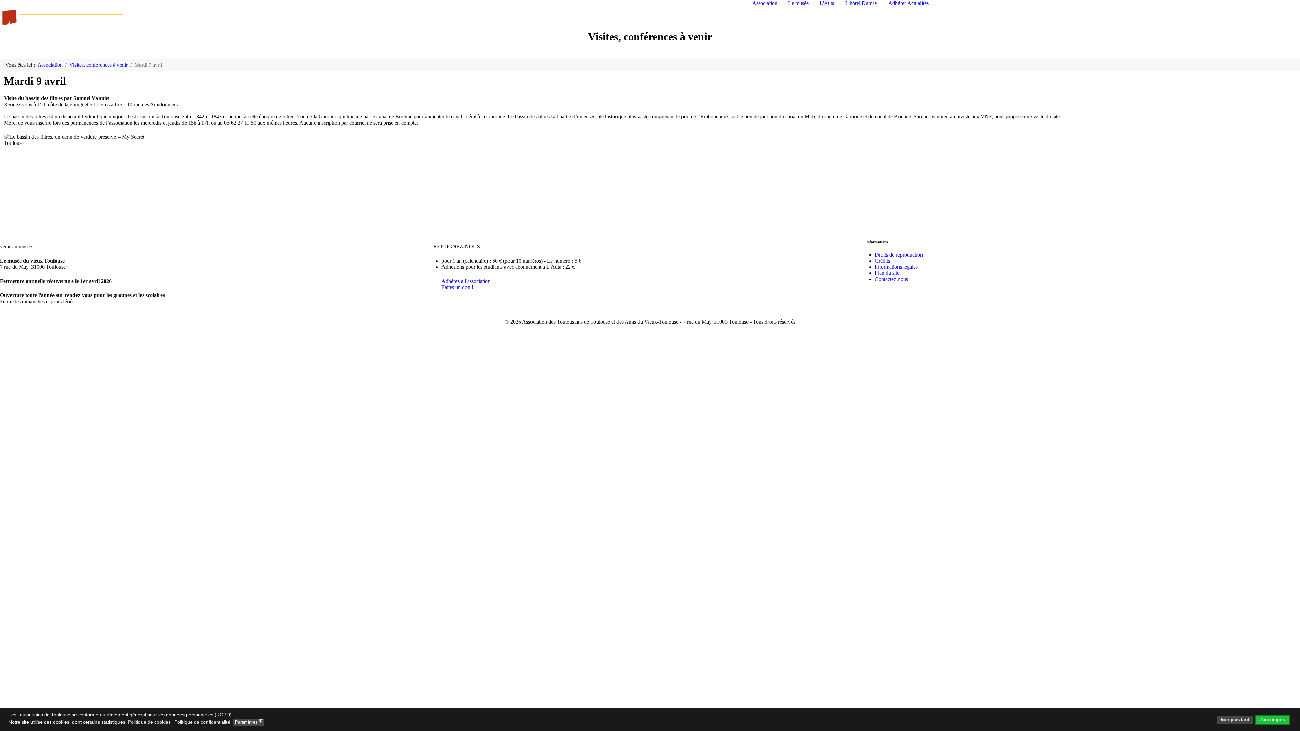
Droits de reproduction (899, 255)
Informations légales (896, 267)
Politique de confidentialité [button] (202, 722)
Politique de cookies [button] (149, 722)
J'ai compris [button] (1272, 719)
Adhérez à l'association (466, 281)
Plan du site (887, 273)
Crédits (882, 261)
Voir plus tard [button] (1235, 719)
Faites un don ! (457, 287)
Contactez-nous (891, 279)
